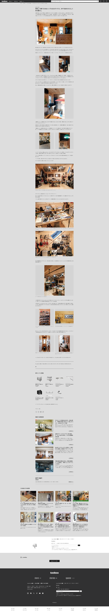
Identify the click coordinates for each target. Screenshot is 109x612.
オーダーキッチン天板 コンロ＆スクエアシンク (59, 385)
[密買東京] (60, 610)
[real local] (84, 610)
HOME (21, 3)
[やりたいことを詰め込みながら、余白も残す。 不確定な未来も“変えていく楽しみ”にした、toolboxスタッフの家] (54, 425)
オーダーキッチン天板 (53, 75)
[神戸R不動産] (96, 608)
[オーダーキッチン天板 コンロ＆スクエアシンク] (60, 379)
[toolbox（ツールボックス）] (4, 1)
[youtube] (39, 593)
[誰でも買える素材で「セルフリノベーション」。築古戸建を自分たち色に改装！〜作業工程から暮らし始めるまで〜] (63, 522)
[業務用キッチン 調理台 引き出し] (49, 379)
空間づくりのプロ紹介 (44, 583)
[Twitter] (33, 593)
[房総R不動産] (37, 608)
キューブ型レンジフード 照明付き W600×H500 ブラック (39, 398)
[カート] (104, 1)
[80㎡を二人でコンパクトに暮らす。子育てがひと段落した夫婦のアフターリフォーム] (54, 453)
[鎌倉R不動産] (48, 608)
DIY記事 (24, 502)
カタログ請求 (37, 583)
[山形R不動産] (25, 608)
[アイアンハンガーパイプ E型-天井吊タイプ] (49, 392)
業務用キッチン (61, 75)
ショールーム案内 (30, 583)
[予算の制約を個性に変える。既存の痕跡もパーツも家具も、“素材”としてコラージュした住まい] (54, 466)
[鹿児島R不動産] (25, 610)
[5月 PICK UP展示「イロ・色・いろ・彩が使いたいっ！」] (63, 500)
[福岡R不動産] (13, 610)
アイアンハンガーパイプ (45, 300)
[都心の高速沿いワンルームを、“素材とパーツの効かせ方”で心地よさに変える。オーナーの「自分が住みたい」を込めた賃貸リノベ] (46, 522)
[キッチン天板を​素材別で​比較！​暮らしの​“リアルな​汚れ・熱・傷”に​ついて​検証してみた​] (28, 500)
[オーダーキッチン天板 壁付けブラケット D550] (70, 379)
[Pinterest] (31, 593)
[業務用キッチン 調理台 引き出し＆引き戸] (39, 379)
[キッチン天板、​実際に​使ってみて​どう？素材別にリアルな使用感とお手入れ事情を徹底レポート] (81, 500)
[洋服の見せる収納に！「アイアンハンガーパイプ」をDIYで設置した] (46, 500)
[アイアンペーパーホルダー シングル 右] (60, 392)
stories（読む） (24, 3)
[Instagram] (28, 593)
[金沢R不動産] (60, 608)
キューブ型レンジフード (44, 152)
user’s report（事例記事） (29, 3)
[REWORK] (96, 610)
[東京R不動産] (13, 608)
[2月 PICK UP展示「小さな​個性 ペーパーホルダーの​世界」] (28, 522)
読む (21, 502)
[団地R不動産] (37, 610)
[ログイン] (101, 1)
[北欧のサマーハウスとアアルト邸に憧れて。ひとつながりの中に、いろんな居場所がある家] (54, 439)
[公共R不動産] (48, 610)
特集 (58, 502)
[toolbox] (54, 573)
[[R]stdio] (72, 610)
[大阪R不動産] (84, 608)
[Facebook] (36, 593)
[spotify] (42, 593)
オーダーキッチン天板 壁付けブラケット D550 (69, 385)
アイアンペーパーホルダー (68, 352)
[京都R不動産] (72, 608)
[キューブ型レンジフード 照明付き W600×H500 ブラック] (39, 392)
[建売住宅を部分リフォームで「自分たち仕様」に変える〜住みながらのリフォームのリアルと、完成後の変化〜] (81, 522)
